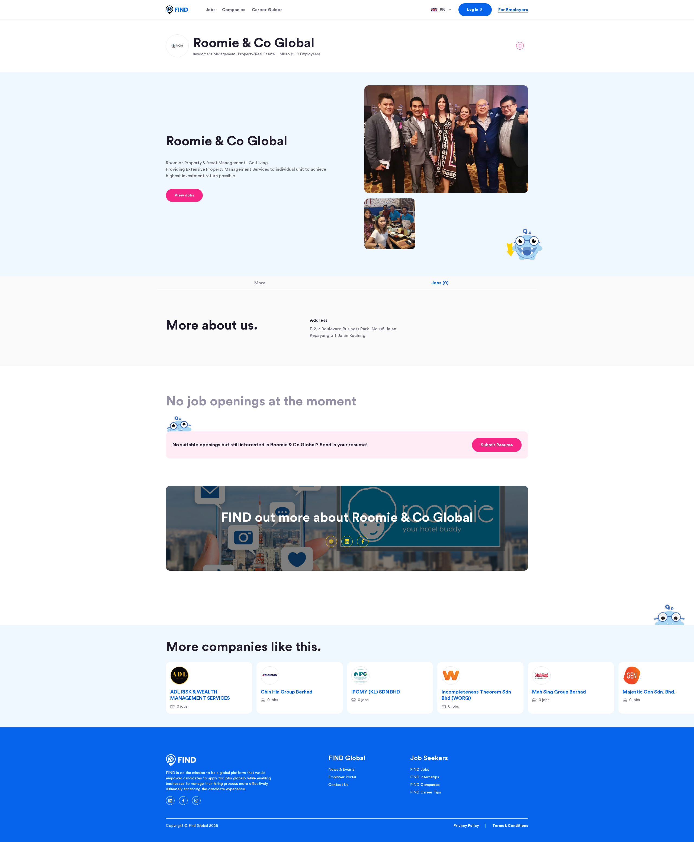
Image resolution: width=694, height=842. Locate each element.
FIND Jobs (419, 770)
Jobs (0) (440, 283)
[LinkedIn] (347, 541)
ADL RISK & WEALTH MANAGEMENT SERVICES (200, 695)
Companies (233, 10)
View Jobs (184, 195)
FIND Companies (425, 785)
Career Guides (267, 10)
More (260, 283)
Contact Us (338, 785)
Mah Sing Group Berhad (559, 691)
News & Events (341, 770)
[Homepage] (177, 10)
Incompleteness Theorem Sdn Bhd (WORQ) (476, 695)
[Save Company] (520, 46)
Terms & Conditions (510, 826)
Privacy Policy (466, 826)
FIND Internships (424, 777)
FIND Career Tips (425, 792)
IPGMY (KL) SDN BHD (375, 691)
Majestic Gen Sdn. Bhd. (649, 691)
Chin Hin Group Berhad (286, 691)
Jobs (210, 10)
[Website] (331, 541)
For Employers (513, 10)
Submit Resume (497, 445)
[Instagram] (196, 800)
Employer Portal (342, 777)
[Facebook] (362, 541)
